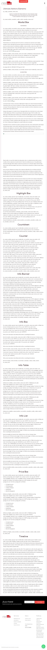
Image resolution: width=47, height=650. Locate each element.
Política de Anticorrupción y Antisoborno (39, 621)
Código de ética (39, 618)
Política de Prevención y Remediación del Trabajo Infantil (40, 630)
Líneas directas (28, 620)
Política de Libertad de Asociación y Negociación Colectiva (40, 626)
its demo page (31, 16)
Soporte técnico (17, 624)
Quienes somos (28, 618)
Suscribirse (39, 602)
